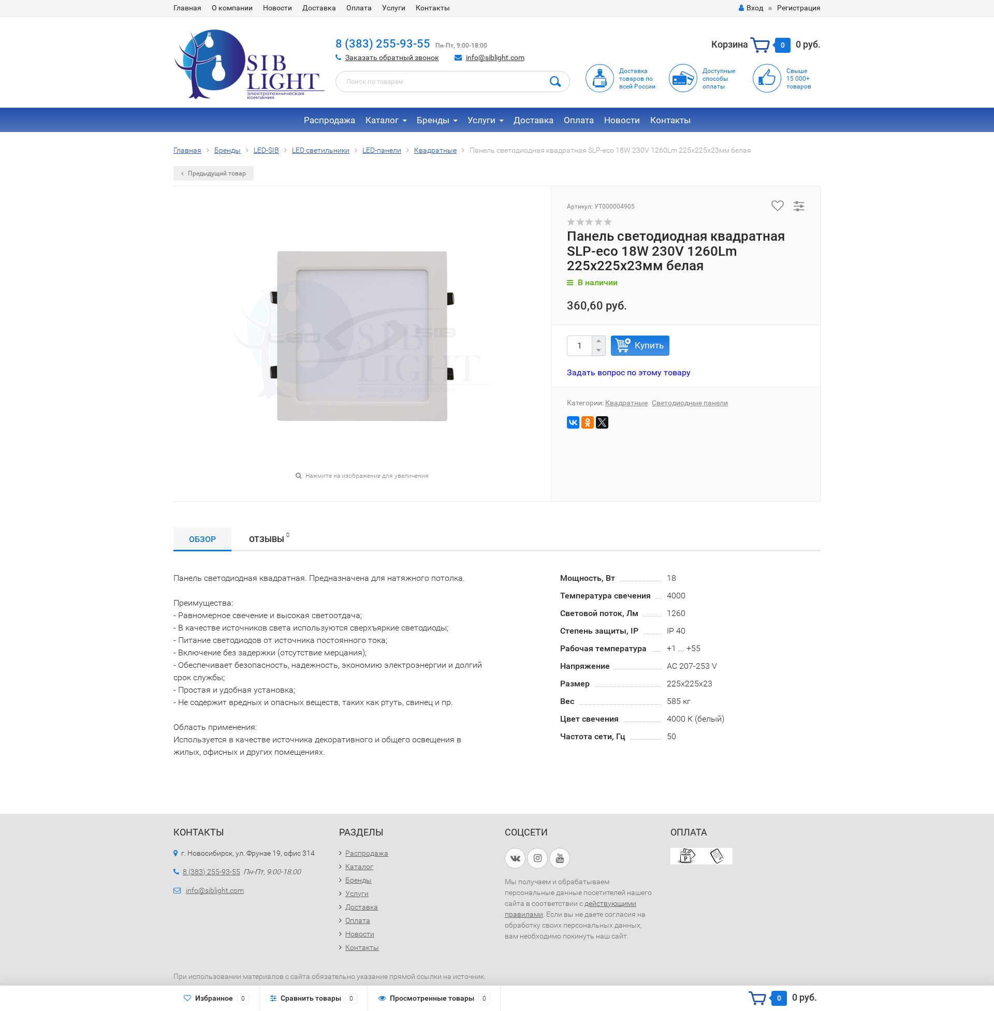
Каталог (382, 120)
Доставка (319, 8)
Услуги (393, 8)
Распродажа (329, 120)
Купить (649, 345)
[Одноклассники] (587, 422)
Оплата (359, 8)
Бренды (433, 120)
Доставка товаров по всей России (637, 78)
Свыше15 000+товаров (798, 78)
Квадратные (626, 403)
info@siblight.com (495, 57)
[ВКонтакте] (573, 422)
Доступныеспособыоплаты (719, 78)
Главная (187, 8)
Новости (277, 8)
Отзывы (269, 538)
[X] (602, 422)
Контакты (433, 8)
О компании (232, 8)
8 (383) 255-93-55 (382, 43)
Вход (755, 8)
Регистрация (799, 8)
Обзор (202, 539)
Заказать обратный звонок (392, 57)
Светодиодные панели (690, 403)
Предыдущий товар (216, 173)
